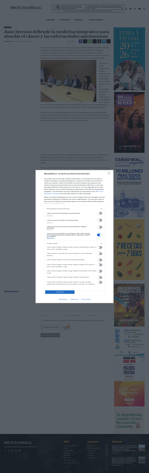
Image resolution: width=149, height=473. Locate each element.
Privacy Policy (86, 299)
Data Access (74, 299)
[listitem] (74, 209)
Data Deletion (63, 299)
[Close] (109, 174)
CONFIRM (60, 292)
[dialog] (74, 236)
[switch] (99, 213)
